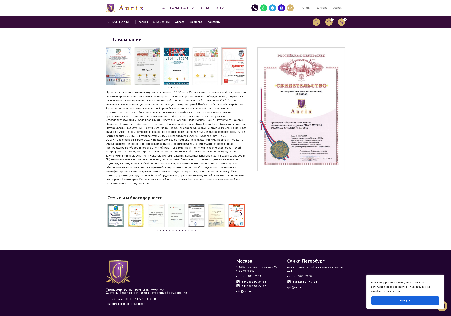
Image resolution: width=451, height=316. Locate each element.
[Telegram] (272, 7)
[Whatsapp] (263, 7)
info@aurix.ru (244, 291)
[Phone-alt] (254, 7)
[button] (109, 66)
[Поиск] (316, 22)
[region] (405, 292)
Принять (405, 300)
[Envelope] (290, 7)
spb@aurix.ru (294, 287)
